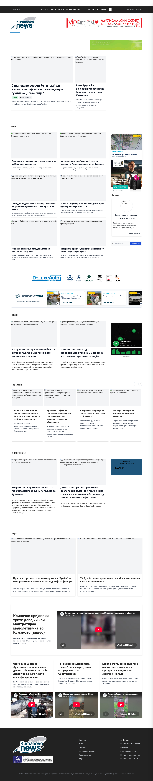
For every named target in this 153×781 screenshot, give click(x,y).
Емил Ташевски (134, 233)
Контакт (124, 740)
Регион (61, 9)
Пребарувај (136, 243)
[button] (120, 339)
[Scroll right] (140, 384)
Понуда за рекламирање (130, 755)
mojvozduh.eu (126, 356)
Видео (103, 9)
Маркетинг (130, 9)
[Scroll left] (136, 384)
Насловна (45, 9)
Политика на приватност (130, 744)
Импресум (124, 748)
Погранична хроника (74, 9)
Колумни (82, 748)
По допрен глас (92, 9)
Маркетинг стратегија (128, 751)
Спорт (14, 533)
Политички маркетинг (129, 759)
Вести (53, 9)
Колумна (115, 195)
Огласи (138, 9)
